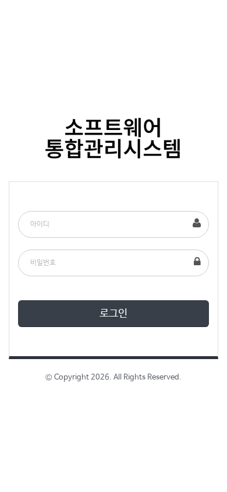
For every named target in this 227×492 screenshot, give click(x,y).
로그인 (113, 313)
